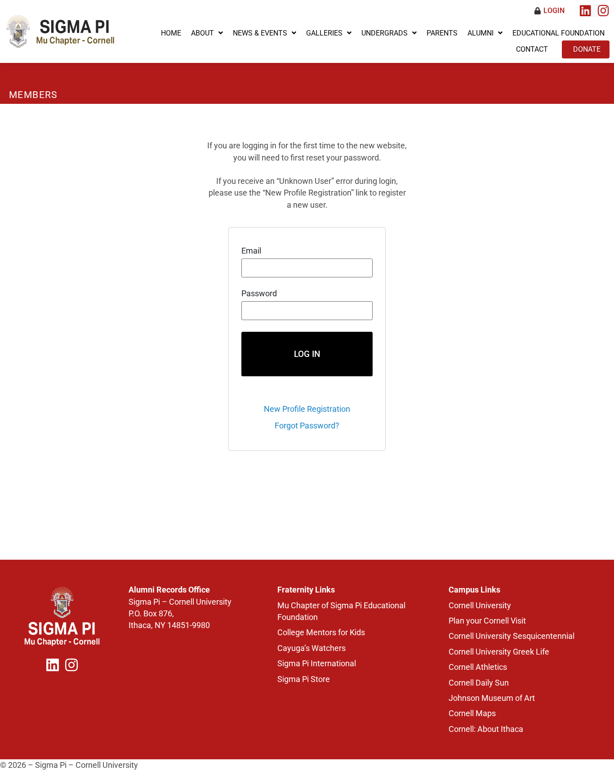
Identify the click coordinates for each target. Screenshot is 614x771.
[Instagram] (603, 10)
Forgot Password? (307, 425)
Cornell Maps (472, 713)
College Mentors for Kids (321, 632)
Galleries (324, 33)
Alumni (480, 33)
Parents (442, 33)
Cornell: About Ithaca (486, 729)
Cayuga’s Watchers (311, 648)
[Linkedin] (585, 10)
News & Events (260, 33)
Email (251, 251)
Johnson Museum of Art (492, 698)
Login (554, 10)
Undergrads (384, 33)
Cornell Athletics (478, 667)
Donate (587, 49)
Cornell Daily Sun (479, 682)
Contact (532, 49)
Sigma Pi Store (303, 679)
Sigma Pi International (316, 663)
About (202, 33)
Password (259, 294)
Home (171, 33)
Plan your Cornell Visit (487, 620)
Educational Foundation (558, 33)
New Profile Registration (307, 409)
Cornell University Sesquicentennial (511, 636)
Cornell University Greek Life (499, 651)
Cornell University (480, 605)
